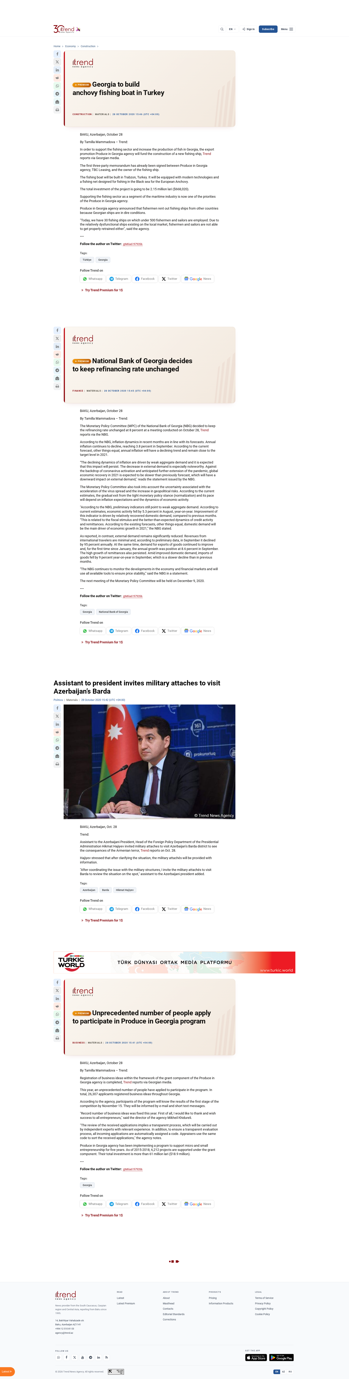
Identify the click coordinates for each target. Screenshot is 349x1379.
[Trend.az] (67, 29)
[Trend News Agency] (65, 1295)
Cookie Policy (262, 1314)
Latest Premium (126, 1303)
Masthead (168, 1303)
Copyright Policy (264, 1308)
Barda (105, 890)
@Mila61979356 (132, 244)
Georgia (103, 259)
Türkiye (87, 259)
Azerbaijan (89, 890)
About (166, 1298)
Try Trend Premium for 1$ (104, 290)
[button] (57, 54)
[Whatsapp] (58, 1357)
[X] (74, 1357)
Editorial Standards (173, 1314)
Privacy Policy (263, 1303)
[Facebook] (66, 1357)
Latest (120, 1298)
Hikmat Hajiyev (125, 890)
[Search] (222, 29)
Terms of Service (264, 1298)
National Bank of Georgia (113, 611)
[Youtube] (82, 1357)
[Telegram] (90, 1357)
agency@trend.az (64, 1332)
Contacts (168, 1308)
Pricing (213, 1298)
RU (290, 1371)
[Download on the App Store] (256, 1357)
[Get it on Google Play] (281, 1357)
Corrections (169, 1319)
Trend (207, 154)
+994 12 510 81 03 (64, 1328)
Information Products (221, 1303)
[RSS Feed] (106, 1357)
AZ (283, 1371)
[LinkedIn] (98, 1357)
